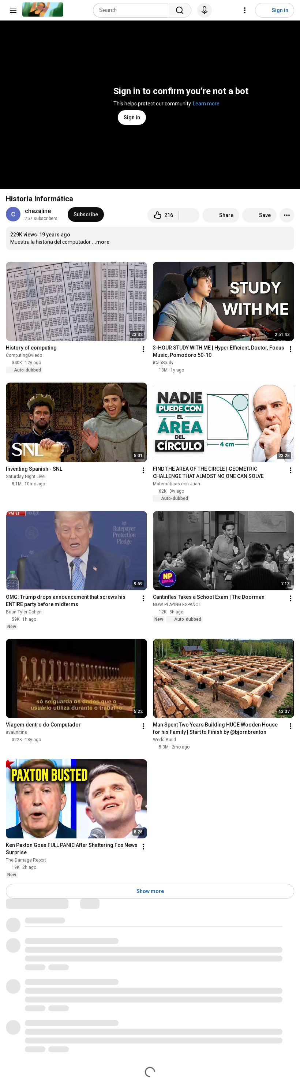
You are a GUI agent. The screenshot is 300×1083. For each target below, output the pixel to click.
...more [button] (100, 242)
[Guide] (13, 10)
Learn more (206, 104)
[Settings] (244, 10)
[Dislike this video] (189, 215)
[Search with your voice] (204, 10)
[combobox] (132, 10)
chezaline (38, 211)
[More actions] (287, 215)
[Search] (179, 10)
